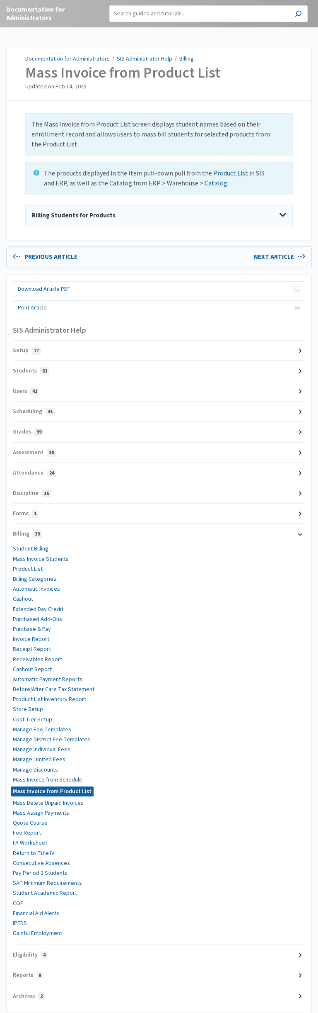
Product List (230, 173)
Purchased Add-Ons (37, 619)
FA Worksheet (30, 843)
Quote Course (30, 823)
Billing (186, 59)
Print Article (32, 308)
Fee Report (27, 833)
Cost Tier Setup (32, 720)
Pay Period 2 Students (40, 873)
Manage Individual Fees (41, 749)
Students (30, 371)
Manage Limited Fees (39, 759)
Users (25, 391)
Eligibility (29, 955)
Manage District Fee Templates (51, 739)
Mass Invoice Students (41, 559)
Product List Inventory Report (49, 699)
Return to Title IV (33, 853)
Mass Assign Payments (41, 813)
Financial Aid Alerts (36, 913)
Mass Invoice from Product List (122, 73)
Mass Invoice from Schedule (47, 780)
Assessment (33, 452)
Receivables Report (37, 659)
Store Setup (28, 709)
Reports (27, 975)
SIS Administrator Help (144, 59)
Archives (28, 996)
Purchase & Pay (32, 629)
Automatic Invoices (36, 589)
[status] (159, 134)
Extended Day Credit (38, 609)
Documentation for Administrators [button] (35, 13)
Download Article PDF (44, 289)
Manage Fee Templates (42, 730)
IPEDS (20, 923)
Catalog (216, 183)
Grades (27, 432)
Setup (26, 350)
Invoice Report (31, 639)
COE (18, 903)
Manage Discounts (35, 770)
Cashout (23, 599)
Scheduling (33, 411)
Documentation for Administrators (67, 59)
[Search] (298, 15)
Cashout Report (32, 669)
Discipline (31, 493)
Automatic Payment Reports (47, 679)
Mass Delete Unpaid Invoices (48, 803)
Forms (24, 513)
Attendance (33, 473)
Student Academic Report (45, 893)
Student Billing (30, 549)
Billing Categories (34, 579)
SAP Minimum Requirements (47, 883)
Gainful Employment (37, 933)
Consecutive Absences (41, 863)
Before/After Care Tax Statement (53, 689)
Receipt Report (32, 649)
